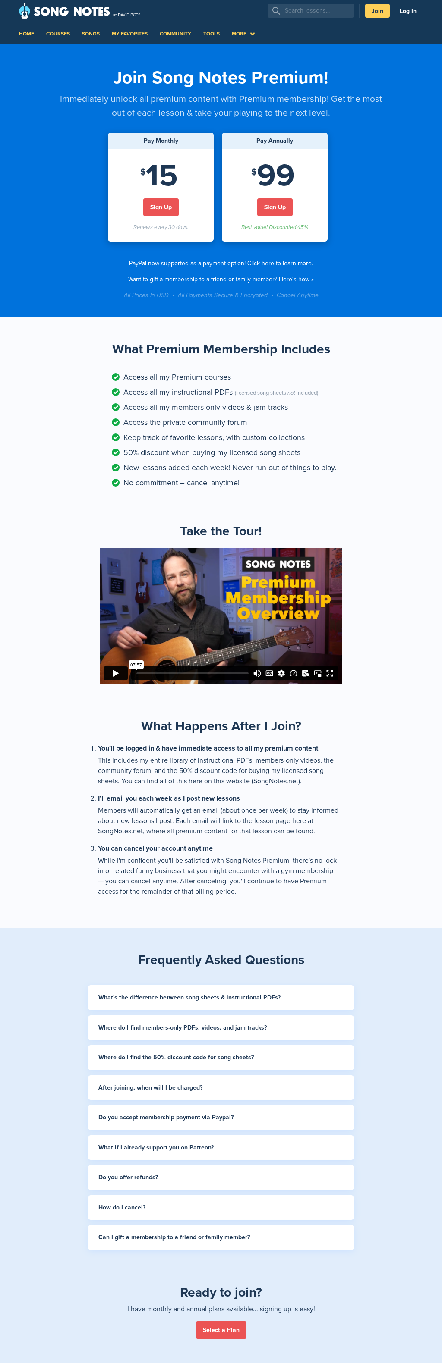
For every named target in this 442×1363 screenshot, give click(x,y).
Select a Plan (221, 1330)
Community (175, 34)
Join (377, 11)
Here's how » (296, 279)
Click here (260, 263)
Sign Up (161, 207)
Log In (408, 11)
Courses (58, 34)
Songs (91, 34)
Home (26, 34)
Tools (211, 34)
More (239, 34)
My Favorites (130, 34)
